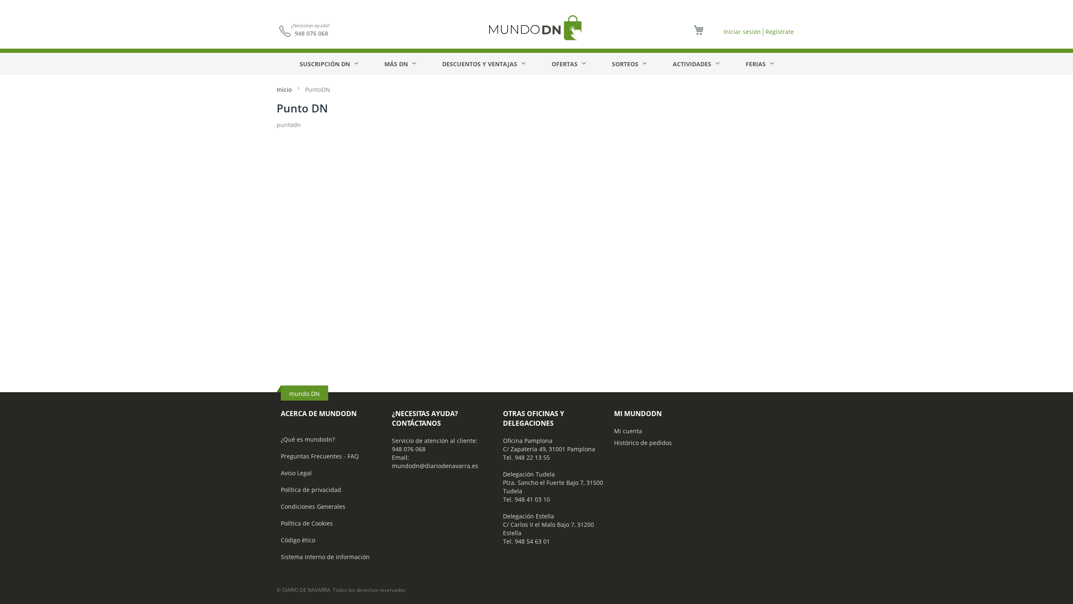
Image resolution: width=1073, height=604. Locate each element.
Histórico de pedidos (643, 443)
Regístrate (779, 32)
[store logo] (536, 27)
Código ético (298, 540)
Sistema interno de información (325, 557)
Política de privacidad (311, 490)
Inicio (285, 90)
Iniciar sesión (742, 32)
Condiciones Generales (313, 506)
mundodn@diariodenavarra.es (435, 466)
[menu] (536, 64)
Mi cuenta (628, 431)
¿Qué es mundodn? (308, 439)
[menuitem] (329, 64)
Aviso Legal (296, 473)
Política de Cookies (307, 523)
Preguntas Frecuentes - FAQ (320, 456)
